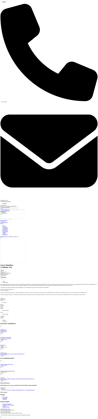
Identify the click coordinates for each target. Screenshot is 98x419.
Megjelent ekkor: (3, 273)
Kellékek (4, 232)
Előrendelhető (5, 234)
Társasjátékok (5, 227)
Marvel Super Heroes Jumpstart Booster (7, 371)
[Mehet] (17, 206)
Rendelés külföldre (6, 407)
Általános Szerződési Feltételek (8, 405)
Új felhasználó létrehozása (5, 210)
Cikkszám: (2, 272)
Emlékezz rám (4, 213)
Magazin (4, 233)
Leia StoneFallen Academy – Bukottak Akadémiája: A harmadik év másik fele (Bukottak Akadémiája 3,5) (17, 378)
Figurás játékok (5, 231)
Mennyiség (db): (3, 275)
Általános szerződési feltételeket (17, 390)
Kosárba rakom (3, 277)
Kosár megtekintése (3, 222)
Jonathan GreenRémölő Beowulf (3, 330)
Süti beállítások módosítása (25, 415)
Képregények (5, 230)
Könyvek (4, 226)
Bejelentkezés (2, 207)
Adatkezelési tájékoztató (7, 404)
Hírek (4, 2)
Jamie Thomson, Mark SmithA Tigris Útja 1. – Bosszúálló (5, 338)
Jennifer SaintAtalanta (2, 346)
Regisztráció (7, 207)
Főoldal (1, 236)
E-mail (1, 208)
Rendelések (5, 203)
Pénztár (1, 223)
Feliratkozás (3, 388)
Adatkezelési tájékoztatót (30, 390)
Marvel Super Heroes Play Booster (6, 364)
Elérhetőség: (2, 274)
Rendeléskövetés (3, 206)
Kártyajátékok (5, 229)
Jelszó (1, 209)
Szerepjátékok (5, 228)
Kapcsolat (4, 1)
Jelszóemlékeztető (6, 209)
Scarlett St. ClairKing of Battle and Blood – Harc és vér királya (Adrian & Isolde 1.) (12, 353)
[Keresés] (11, 219)
